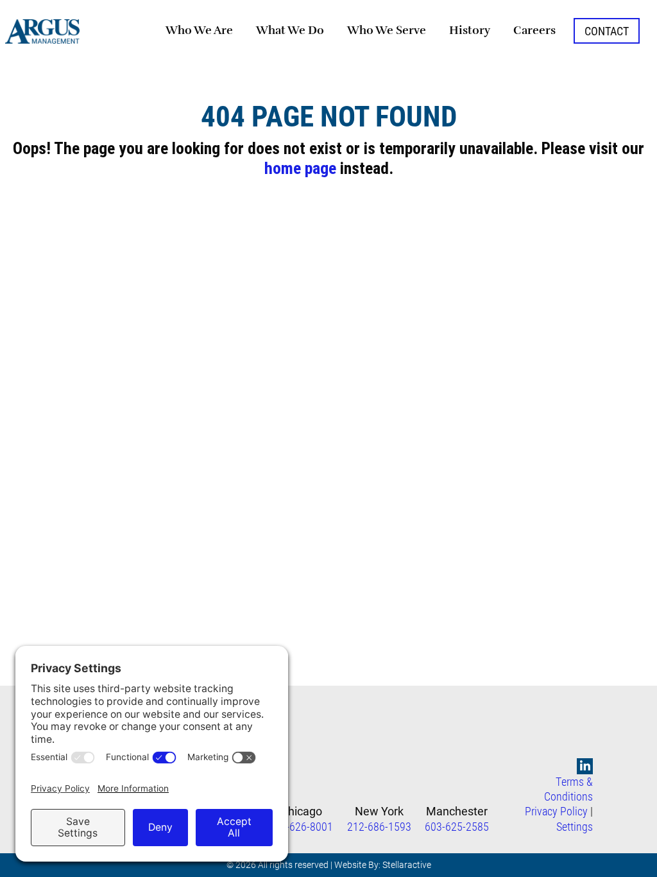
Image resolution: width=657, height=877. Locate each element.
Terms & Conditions (568, 789)
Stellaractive (406, 864)
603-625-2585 (457, 826)
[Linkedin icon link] (585, 766)
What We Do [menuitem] (290, 30)
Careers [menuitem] (534, 30)
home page (300, 168)
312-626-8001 (301, 826)
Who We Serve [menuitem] (386, 30)
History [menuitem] (469, 30)
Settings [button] (574, 826)
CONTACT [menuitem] (606, 31)
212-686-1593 (379, 826)
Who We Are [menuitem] (199, 30)
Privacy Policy (556, 811)
